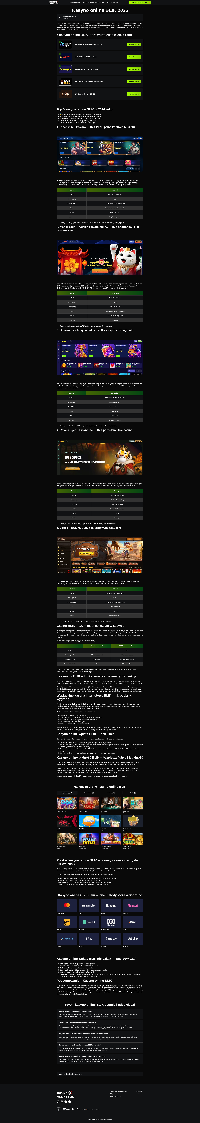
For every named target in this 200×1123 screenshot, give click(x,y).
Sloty (131, 792)
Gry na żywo (87, 792)
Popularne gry (66, 792)
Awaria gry (110, 792)
